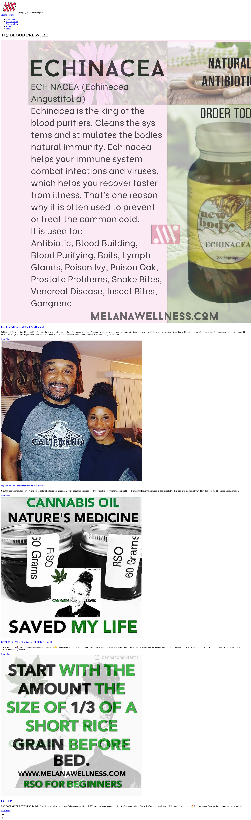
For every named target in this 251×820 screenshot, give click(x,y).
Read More (5, 339)
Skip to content (7, 15)
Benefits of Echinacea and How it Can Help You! (22, 327)
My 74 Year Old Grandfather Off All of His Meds (22, 486)
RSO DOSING (7, 801)
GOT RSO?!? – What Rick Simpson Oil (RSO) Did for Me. (27, 642)
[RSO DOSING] (71, 796)
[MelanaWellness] (10, 12)
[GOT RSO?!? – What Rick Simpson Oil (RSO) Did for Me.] (71, 637)
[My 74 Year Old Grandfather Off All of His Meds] (71, 480)
